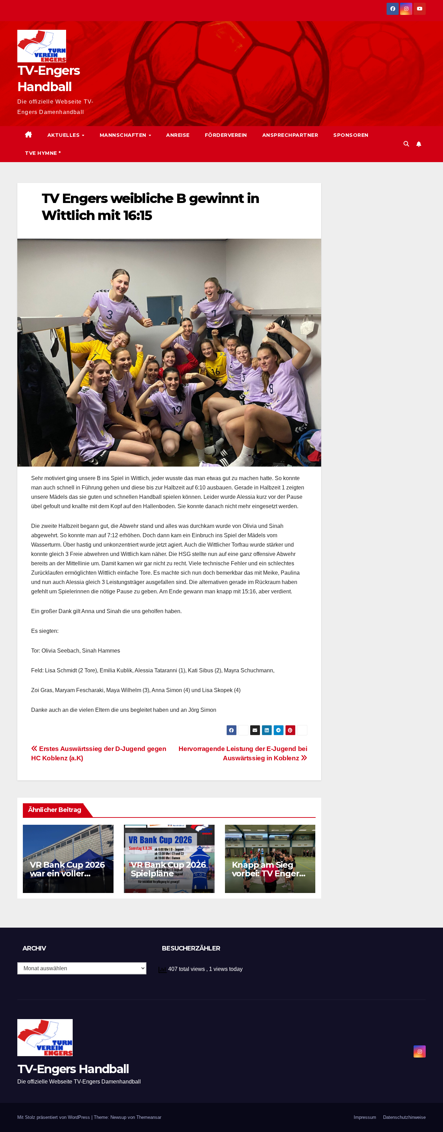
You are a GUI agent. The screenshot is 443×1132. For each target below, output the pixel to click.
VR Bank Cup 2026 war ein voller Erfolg (67, 873)
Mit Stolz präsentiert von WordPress (54, 1117)
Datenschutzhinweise (404, 1117)
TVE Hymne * (43, 153)
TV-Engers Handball (73, 1069)
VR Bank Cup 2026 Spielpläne (168, 869)
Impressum (365, 1117)
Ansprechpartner (290, 135)
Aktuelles (64, 135)
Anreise (178, 135)
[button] (406, 144)
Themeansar (148, 1117)
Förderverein (226, 135)
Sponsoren (351, 135)
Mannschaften (124, 135)
